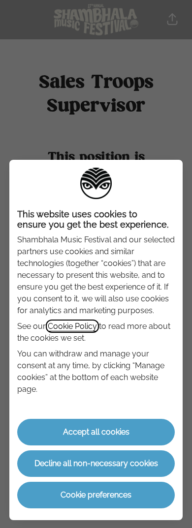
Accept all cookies (96, 432)
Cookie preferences (96, 494)
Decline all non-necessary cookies (96, 463)
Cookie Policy (72, 326)
